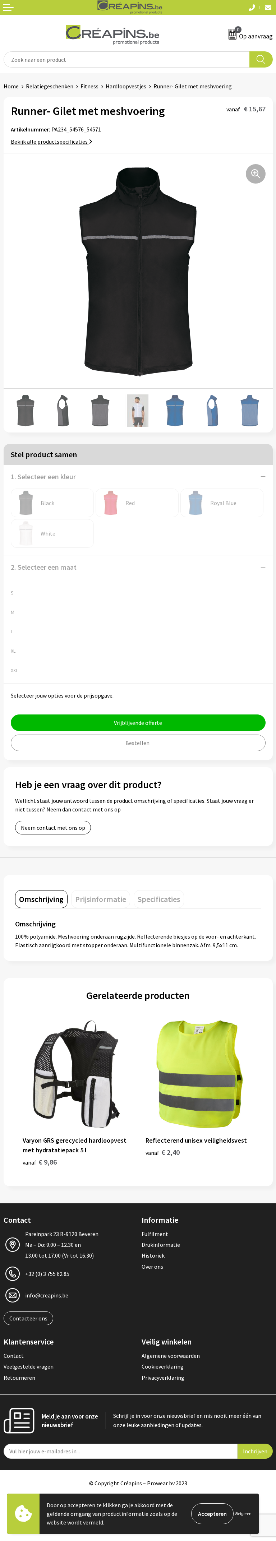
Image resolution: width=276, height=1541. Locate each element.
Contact (14, 1355)
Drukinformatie (161, 1244)
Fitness (89, 86)
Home (11, 86)
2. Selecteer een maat (44, 567)
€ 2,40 (163, 1152)
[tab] (41, 899)
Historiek (153, 1255)
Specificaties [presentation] (159, 899)
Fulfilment (155, 1233)
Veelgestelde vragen (29, 1366)
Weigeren (243, 1513)
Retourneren (19, 1377)
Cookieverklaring (163, 1366)
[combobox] (127, 59)
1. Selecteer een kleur (43, 476)
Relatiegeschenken (49, 86)
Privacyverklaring (163, 1377)
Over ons (152, 1266)
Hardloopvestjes (126, 86)
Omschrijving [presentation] (41, 899)
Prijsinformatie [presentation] (100, 899)
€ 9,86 (40, 1161)
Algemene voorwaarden (171, 1355)
